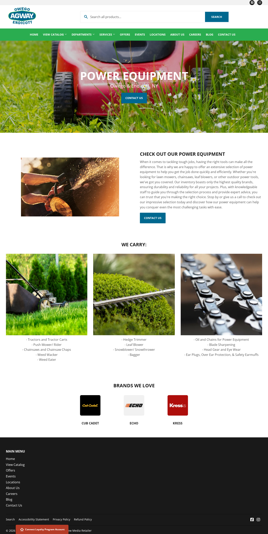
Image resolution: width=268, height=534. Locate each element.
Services (106, 34)
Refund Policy (83, 519)
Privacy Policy (61, 519)
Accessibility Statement (34, 519)
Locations (158, 34)
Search (220, 17)
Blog (209, 34)
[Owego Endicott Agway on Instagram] (258, 520)
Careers (195, 34)
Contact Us (226, 34)
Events (140, 34)
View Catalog (54, 34)
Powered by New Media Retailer (71, 530)
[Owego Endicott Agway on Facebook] (252, 520)
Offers (125, 34)
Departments (82, 34)
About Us (177, 34)
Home (34, 34)
